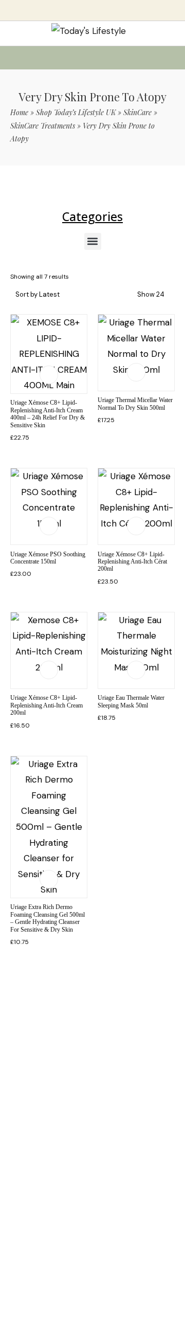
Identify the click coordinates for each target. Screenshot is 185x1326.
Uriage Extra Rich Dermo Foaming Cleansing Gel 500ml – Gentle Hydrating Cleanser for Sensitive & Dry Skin (47, 918)
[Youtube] (92, 1127)
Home (19, 112)
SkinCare (137, 112)
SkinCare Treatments (42, 126)
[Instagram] (127, 1127)
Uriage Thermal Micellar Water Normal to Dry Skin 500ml (135, 403)
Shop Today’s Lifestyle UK (76, 112)
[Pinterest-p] (75, 1127)
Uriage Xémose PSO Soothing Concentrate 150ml (47, 558)
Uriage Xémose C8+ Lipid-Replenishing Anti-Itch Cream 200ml (46, 705)
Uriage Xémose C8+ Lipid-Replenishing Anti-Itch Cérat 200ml (132, 562)
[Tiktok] (57, 1127)
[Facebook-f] (110, 1127)
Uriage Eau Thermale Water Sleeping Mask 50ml (131, 701)
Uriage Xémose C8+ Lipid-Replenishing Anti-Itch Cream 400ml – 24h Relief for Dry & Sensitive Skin (47, 413)
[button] (92, 241)
